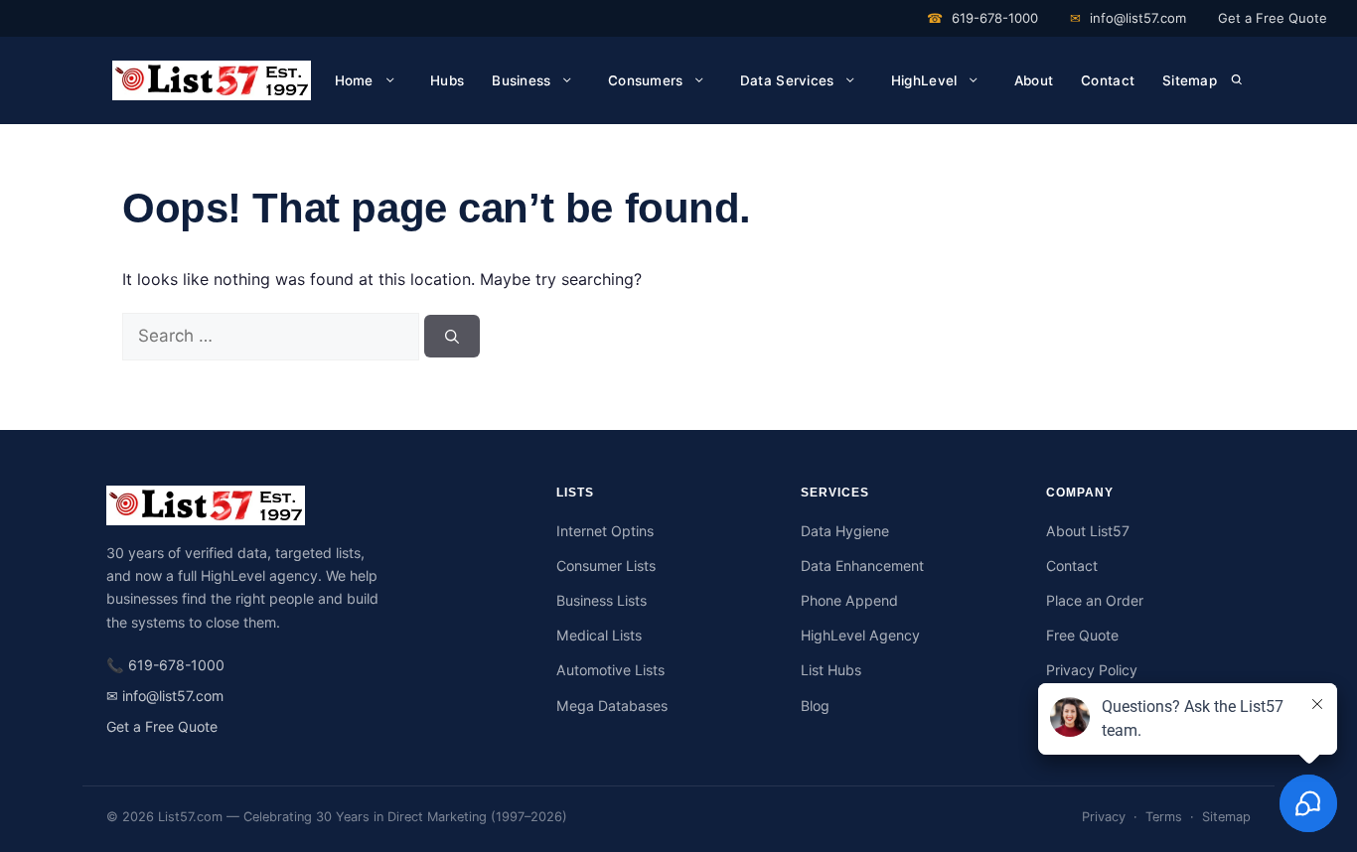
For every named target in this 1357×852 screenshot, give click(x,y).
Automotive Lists (610, 669)
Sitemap (1189, 80)
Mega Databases (612, 705)
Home (354, 80)
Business (521, 80)
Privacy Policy (1091, 669)
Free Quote (1082, 635)
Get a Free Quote (1272, 18)
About (1033, 80)
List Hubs (831, 669)
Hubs (447, 80)
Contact (1107, 80)
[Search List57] (1238, 80)
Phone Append (849, 600)
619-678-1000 (982, 18)
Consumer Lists (606, 565)
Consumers (645, 80)
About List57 (1088, 530)
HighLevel (924, 80)
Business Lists (601, 600)
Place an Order (1094, 600)
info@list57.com (1128, 18)
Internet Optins (605, 530)
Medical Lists (599, 635)
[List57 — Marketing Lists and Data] (311, 505)
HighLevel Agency (860, 635)
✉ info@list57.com (165, 695)
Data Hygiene (845, 530)
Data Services (787, 80)
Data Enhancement (862, 565)
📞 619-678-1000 (165, 664)
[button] (1236, 80)
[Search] (452, 336)
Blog (815, 705)
